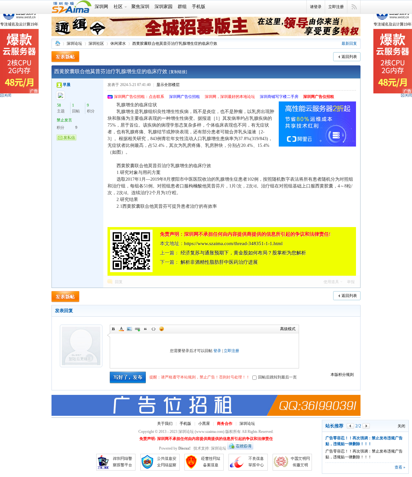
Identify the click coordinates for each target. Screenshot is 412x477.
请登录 (316, 7)
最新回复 (349, 43)
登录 (217, 350)
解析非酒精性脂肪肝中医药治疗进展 (219, 262)
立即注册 (336, 7)
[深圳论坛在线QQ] (240, 448)
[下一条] (366, 426)
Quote (145, 329)
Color (121, 329)
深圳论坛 (57, 43)
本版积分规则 (342, 374)
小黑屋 (204, 423)
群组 (182, 6)
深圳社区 (96, 43)
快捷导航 (353, 7)
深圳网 (101, 6)
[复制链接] (178, 72)
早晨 (66, 84)
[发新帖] (66, 56)
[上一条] (350, 426)
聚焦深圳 (140, 6)
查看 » (400, 467)
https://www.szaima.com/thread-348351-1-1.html (233, 243)
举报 (351, 282)
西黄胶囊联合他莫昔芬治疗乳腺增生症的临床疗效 (174, 43)
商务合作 (224, 423)
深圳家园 (163, 6)
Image (129, 329)
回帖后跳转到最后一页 (277, 377)
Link (137, 329)
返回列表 (349, 56)
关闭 (401, 426)
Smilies (161, 329)
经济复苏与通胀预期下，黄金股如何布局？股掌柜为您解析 (243, 252)
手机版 (198, 6)
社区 (118, 6)
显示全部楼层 (168, 84)
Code (153, 329)
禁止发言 (64, 120)
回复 (119, 282)
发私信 (69, 137)
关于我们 (165, 423)
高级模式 (287, 329)
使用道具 (331, 282)
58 (59, 105)
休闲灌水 (118, 43)
